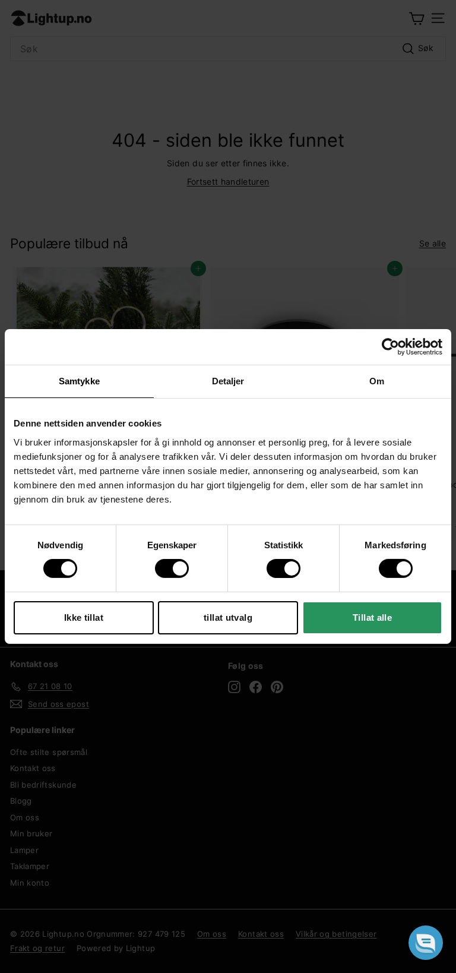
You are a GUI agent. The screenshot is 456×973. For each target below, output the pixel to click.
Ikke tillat (83, 617)
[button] (425, 942)
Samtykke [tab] (79, 381)
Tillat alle (372, 617)
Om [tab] (376, 381)
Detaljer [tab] (228, 381)
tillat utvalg (228, 617)
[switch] (172, 568)
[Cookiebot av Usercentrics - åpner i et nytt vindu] (390, 347)
